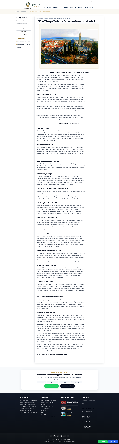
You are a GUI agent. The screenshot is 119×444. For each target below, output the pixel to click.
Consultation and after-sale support (23, 47)
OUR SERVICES (64, 7)
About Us (43, 412)
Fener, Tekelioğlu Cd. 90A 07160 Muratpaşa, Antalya (88, 410)
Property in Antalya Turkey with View (71, 413)
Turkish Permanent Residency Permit (28, 406)
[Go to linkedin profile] (64, 436)
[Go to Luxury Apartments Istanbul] (63, 408)
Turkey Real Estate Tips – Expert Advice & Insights (28, 413)
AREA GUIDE (80, 7)
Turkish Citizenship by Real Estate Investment (72, 402)
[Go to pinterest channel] (68, 436)
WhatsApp (51, 386)
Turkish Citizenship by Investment (27, 408)
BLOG (86, 7)
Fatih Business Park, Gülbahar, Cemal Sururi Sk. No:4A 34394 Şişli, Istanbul (89, 402)
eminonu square (61, 236)
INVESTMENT (73, 7)
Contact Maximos (23, 34)
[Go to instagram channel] (61, 436)
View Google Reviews (86, 417)
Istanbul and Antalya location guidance (23, 42)
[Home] (45, 8)
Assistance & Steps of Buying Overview (28, 400)
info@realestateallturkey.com (89, 422)
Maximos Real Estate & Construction (49, 400)
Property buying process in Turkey (27, 402)
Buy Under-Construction (25, 410)
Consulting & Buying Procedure (47, 402)
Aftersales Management (46, 408)
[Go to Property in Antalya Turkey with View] (63, 414)
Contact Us (43, 410)
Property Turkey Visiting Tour (47, 406)
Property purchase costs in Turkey (27, 404)
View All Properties (24, 25)
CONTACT (91, 7)
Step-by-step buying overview (23, 44)
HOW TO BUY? (56, 7)
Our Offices (43, 414)
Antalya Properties (24, 31)
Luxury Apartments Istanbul (71, 408)
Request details (67, 386)
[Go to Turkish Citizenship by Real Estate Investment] (63, 402)
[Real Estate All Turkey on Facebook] (54, 436)
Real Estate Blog (40, 18)
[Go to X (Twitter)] (57, 436)
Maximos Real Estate (46, 357)
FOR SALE (49, 7)
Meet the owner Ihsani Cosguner (48, 416)
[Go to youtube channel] (51, 436)
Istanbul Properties (24, 28)
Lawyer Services (44, 404)
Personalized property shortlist (24, 40)
